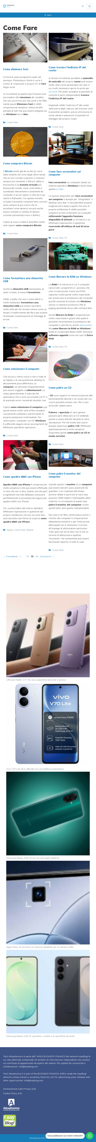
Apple (10, 529)
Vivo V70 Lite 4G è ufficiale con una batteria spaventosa (35, 768)
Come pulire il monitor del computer (64, 475)
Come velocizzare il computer (21, 368)
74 (28, 556)
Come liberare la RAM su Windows (70, 276)
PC (66, 237)
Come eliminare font (15, 69)
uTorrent (53, 91)
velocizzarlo (85, 325)
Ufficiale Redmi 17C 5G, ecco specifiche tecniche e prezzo (36, 679)
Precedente (10, 556)
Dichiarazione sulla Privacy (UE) (19, 1088)
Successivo (47, 556)
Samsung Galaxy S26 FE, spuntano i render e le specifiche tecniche (40, 1036)
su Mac (60, 189)
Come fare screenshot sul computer (65, 173)
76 (37, 556)
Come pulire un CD (60, 387)
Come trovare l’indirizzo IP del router (67, 69)
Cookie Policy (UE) (12, 1093)
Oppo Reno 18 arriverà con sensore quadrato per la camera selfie (39, 947)
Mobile (29, 529)
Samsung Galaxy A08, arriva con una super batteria (32, 857)
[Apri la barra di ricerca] (82, 6)
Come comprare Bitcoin (17, 163)
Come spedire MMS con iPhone (22, 476)
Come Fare (12, 122)
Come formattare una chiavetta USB (23, 280)
